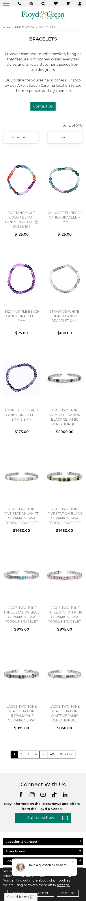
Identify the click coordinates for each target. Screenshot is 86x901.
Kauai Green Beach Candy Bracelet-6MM (64, 217)
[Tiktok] (54, 794)
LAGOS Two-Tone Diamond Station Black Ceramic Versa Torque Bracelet (64, 419)
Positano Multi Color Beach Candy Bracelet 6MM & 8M (21, 220)
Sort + (65, 137)
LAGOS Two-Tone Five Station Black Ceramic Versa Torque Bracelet (64, 516)
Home (7, 27)
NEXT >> (66, 754)
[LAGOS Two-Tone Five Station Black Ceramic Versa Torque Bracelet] (64, 476)
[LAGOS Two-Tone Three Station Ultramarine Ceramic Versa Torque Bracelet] (21, 673)
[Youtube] (43, 794)
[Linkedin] (65, 794)
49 (52, 754)
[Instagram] (32, 794)
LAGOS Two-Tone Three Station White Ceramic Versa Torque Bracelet (64, 716)
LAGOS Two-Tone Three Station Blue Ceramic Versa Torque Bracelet (22, 615)
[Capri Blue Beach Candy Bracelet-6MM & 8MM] (21, 377)
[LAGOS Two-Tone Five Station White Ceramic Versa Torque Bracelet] (21, 476)
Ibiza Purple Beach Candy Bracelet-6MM (21, 316)
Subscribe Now (40, 818)
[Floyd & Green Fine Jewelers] (43, 15)
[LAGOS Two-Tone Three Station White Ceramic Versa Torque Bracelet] (64, 673)
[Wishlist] (56, 3)
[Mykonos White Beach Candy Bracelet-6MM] (64, 278)
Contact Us (43, 106)
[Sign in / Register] (80, 3)
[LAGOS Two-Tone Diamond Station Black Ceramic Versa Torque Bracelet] (64, 377)
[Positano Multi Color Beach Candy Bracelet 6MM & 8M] (21, 180)
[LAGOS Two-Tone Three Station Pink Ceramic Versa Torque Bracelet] (64, 575)
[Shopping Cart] (68, 3)
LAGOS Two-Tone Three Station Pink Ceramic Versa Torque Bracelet (64, 615)
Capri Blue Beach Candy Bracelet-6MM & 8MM (21, 414)
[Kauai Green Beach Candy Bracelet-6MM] (64, 180)
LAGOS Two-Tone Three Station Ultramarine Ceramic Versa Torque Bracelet (21, 716)
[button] (43, 3)
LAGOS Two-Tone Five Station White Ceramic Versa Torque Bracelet (21, 516)
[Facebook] (21, 794)
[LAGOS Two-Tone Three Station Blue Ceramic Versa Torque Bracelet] (21, 575)
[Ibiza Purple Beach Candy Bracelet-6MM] (21, 278)
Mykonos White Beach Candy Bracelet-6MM (64, 316)
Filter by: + (21, 137)
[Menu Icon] (7, 3)
